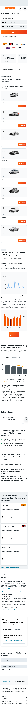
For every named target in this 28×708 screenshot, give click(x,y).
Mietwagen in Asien (19, 679)
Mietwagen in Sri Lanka (8, 681)
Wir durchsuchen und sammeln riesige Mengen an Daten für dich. (12, 700)
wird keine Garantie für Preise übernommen (14, 692)
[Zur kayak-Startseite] (10, 8)
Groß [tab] (20, 357)
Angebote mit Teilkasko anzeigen (9, 589)
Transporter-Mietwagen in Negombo (13, 640)
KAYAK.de (5, 679)
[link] (14, 334)
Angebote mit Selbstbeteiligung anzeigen (12, 609)
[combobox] (6, 16)
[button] (2, 8)
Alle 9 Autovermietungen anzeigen (10, 567)
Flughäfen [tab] (17, 629)
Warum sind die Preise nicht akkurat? (12, 703)
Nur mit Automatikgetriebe (9, 36)
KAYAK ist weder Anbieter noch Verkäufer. (10, 697)
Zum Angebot (22, 106)
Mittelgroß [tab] (14, 357)
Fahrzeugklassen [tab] (7, 629)
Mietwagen (11, 679)
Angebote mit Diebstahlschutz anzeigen (11, 591)
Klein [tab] (7, 357)
